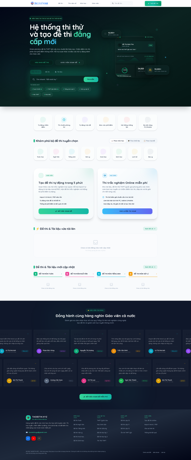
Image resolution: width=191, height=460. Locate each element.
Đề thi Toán (77, 420)
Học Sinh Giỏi (101, 424)
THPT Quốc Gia (102, 420)
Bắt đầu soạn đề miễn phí (97, 397)
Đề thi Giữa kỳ (102, 428)
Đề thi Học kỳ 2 (102, 436)
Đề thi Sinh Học (79, 440)
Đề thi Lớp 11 (125, 424)
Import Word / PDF (151, 424)
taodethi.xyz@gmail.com (38, 432)
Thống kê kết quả (150, 432)
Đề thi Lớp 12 (125, 428)
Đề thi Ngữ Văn (79, 424)
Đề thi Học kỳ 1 (102, 432)
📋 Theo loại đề (149, 141)
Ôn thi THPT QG (126, 432)
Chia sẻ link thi (149, 428)
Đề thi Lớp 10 (125, 420)
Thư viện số (72, 3)
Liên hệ (163, 452)
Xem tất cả (149, 229)
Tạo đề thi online (150, 420)
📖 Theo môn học (117, 141)
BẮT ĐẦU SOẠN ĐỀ (65, 211)
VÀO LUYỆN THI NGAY (127, 211)
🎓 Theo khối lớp (134, 141)
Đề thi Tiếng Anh (79, 428)
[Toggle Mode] (141, 3)
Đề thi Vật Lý (78, 432)
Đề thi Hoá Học (79, 436)
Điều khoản (156, 452)
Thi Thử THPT (101, 440)
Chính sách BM (147, 452)
